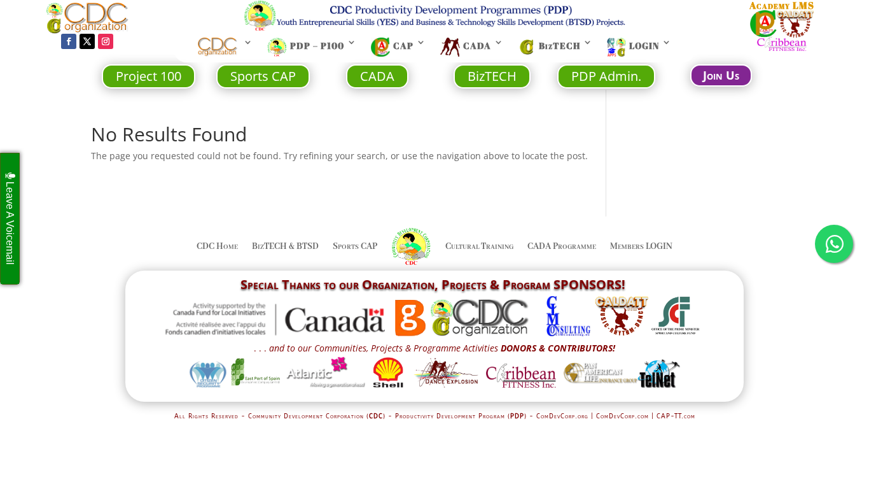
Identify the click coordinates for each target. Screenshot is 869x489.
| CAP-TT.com (673, 416)
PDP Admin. (606, 76)
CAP (403, 46)
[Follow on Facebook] (68, 41)
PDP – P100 (317, 46)
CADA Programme (561, 246)
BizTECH (559, 46)
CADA (477, 46)
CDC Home (217, 246)
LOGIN (644, 46)
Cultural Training (479, 246)
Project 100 (148, 76)
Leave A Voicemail (9, 222)
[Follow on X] (87, 41)
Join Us (721, 75)
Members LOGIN (641, 246)
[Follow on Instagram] (105, 41)
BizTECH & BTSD (285, 246)
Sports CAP (263, 76)
